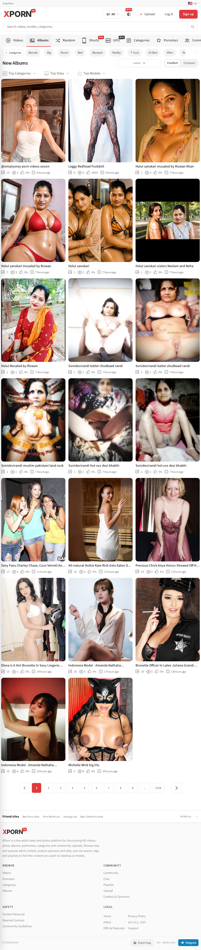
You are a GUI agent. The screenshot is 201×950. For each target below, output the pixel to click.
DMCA (107, 922)
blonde (33, 52)
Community (110, 873)
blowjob (97, 52)
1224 (158, 788)
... (145, 788)
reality (116, 52)
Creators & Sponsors (116, 896)
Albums (7, 891)
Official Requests (114, 928)
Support (133, 928)
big (49, 52)
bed (80, 52)
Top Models (92, 73)
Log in (169, 14)
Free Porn (8, 3)
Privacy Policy (137, 916)
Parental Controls (13, 920)
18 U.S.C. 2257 (137, 922)
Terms (107, 916)
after (170, 52)
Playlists (108, 885)
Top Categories (20, 73)
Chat (106, 879)
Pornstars (8, 879)
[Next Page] (176, 788)
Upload (108, 891)
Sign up (188, 14)
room (64, 52)
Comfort (172, 63)
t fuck (134, 52)
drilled (153, 52)
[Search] (192, 26)
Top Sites (57, 73)
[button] (196, 53)
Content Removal (13, 914)
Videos (6, 873)
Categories (15, 53)
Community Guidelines (17, 926)
